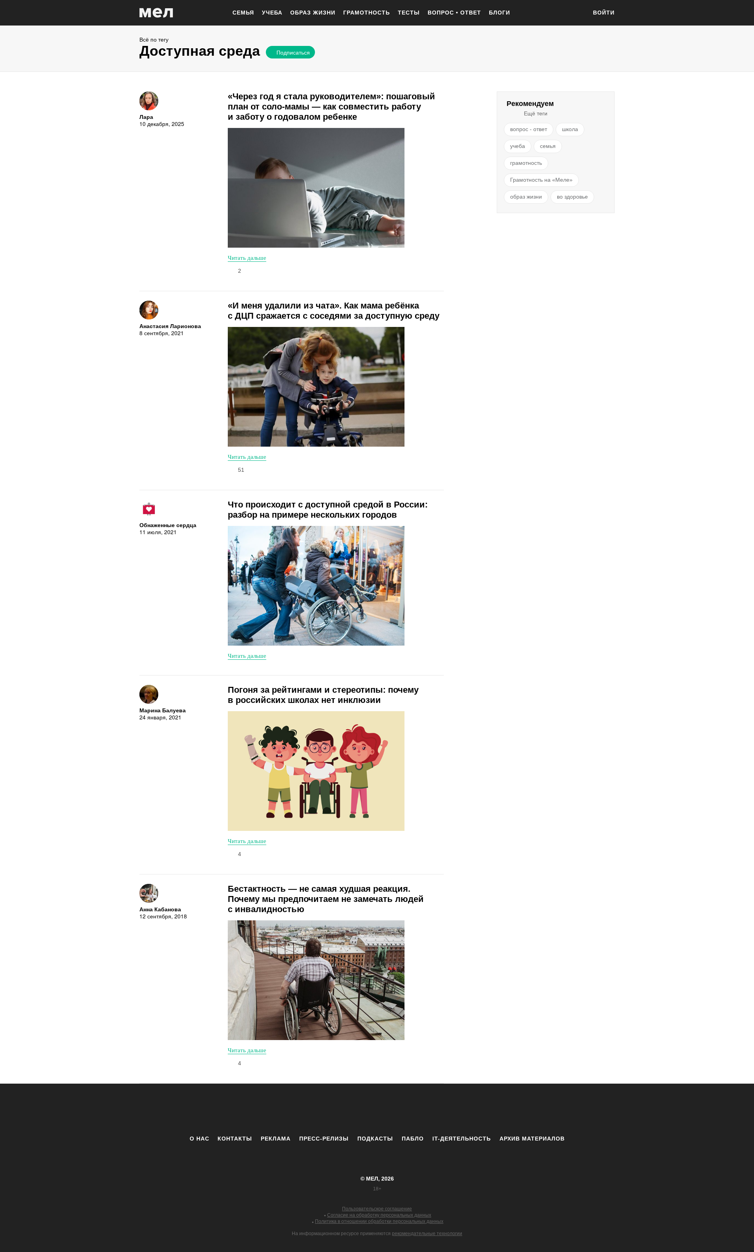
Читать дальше (247, 257)
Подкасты (375, 1138)
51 (241, 470)
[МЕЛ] (156, 13)
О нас (199, 1138)
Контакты (235, 1138)
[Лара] (148, 100)
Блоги (499, 12)
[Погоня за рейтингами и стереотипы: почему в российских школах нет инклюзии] (316, 771)
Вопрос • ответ (454, 12)
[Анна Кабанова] (148, 893)
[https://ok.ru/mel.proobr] (420, 1109)
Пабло (413, 1138)
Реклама (276, 1138)
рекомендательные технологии (427, 1233)
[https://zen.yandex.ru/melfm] (334, 1109)
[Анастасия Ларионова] (148, 310)
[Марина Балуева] (148, 694)
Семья (243, 12)
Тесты (409, 12)
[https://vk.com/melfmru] (355, 1109)
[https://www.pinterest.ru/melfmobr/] (398, 1109)
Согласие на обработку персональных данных (379, 1215)
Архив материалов (532, 1138)
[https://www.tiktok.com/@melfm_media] (377, 1109)
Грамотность (366, 12)
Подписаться (293, 52)
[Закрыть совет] (362, 65)
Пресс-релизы (324, 1138)
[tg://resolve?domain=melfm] (312, 1109)
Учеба (272, 12)
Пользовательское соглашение (377, 1209)
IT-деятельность (461, 1138)
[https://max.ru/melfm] (442, 1109)
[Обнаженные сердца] (148, 509)
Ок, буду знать (290, 105)
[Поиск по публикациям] (577, 13)
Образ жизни (312, 12)
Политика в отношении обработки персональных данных (379, 1221)
